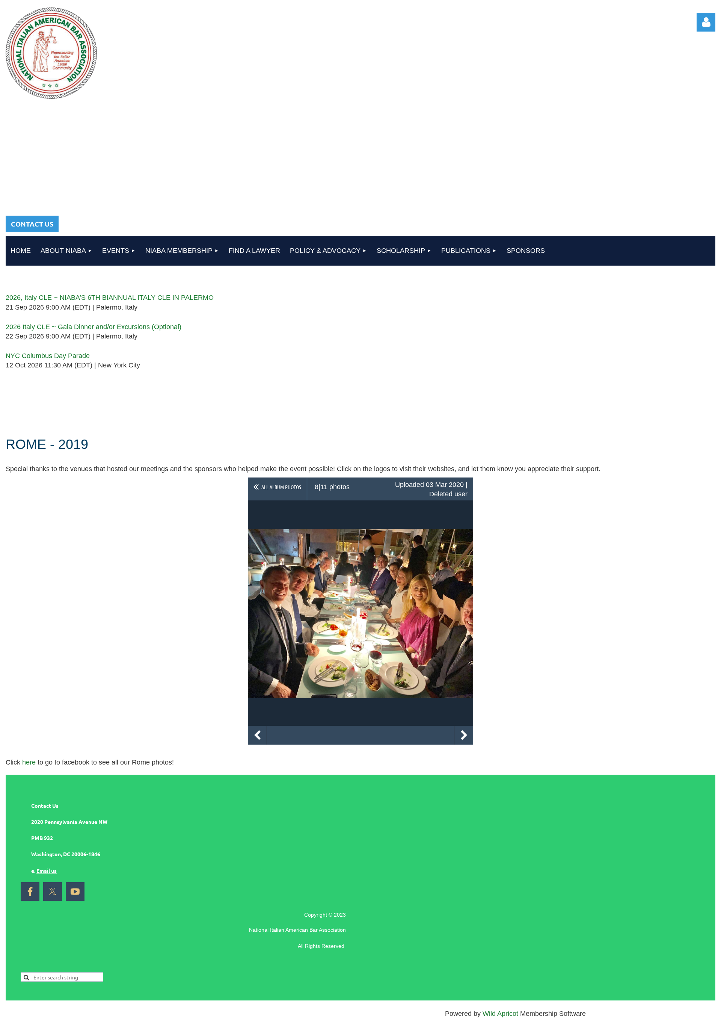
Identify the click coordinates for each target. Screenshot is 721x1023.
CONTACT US (32, 223)
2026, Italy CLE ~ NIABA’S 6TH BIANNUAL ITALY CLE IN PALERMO (110, 297)
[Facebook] (30, 891)
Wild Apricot (500, 1013)
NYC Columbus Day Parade (48, 356)
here (29, 762)
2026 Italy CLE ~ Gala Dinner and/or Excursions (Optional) (93, 327)
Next (463, 735)
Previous (257, 735)
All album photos (281, 487)
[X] (52, 891)
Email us (46, 870)
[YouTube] (75, 891)
